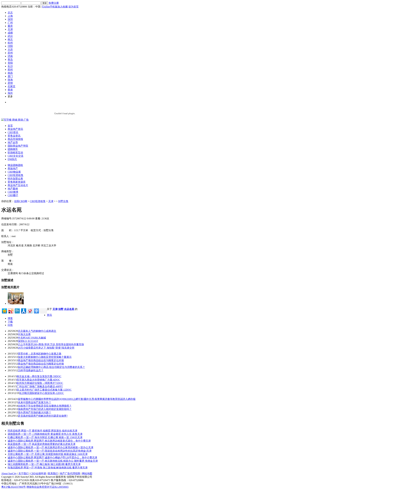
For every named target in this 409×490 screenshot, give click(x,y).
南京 (10, 39)
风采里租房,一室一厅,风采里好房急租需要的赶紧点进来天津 (41, 444)
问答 (10, 325)
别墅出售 (63, 201)
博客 (10, 318)
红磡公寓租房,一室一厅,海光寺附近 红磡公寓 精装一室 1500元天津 (45, 437)
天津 (10, 29)
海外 (10, 93)
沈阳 (10, 46)
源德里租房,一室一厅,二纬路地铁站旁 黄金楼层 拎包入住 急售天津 (45, 434)
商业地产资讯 (15, 129)
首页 (10, 125)
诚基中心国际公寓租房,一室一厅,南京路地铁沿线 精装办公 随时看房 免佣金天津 (53, 460)
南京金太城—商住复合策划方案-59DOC (39, 376)
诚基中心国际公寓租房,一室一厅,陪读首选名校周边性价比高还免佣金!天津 (50, 450)
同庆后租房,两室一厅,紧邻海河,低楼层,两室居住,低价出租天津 (42, 430)
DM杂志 (12, 159)
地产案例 (13, 188)
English (46, 6)
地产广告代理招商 (70, 473)
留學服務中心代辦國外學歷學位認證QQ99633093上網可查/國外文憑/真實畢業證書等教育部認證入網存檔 (76, 399)
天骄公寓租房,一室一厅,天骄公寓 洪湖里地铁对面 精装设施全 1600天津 (48, 454)
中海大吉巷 (24, 334)
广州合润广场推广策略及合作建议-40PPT (40, 386)
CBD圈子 (13, 195)
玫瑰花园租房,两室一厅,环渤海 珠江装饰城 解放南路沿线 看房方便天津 (48, 467)
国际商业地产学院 (18, 145)
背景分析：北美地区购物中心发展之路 (39, 353)
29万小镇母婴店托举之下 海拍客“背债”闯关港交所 (46, 347)
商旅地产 (13, 168)
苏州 (10, 52)
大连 (10, 49)
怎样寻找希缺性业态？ (30, 370)
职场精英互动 (15, 152)
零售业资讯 (14, 135)
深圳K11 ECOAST (28, 341)
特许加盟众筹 (15, 178)
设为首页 (73, 6)
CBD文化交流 (15, 155)
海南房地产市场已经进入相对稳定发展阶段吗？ (45, 409)
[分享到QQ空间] (4, 310)
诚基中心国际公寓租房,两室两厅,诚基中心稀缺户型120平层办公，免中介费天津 (52, 457)
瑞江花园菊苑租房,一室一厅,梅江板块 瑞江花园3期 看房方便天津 (44, 464)
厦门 (10, 76)
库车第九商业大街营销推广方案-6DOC (38, 379)
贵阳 (10, 63)
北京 (10, 12)
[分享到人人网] (23, 310)
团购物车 (13, 149)
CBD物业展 (14, 171)
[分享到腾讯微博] (17, 310)
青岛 (10, 59)
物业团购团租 (15, 165)
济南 (10, 56)
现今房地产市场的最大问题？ (34, 412)
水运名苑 (69, 309)
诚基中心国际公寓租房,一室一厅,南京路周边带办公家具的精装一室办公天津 (50, 447)
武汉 (10, 36)
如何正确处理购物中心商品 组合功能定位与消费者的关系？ (51, 367)
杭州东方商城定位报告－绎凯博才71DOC (40, 383)
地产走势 (13, 142)
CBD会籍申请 (38, 473)
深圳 (10, 19)
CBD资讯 (13, 132)
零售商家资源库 (17, 182)
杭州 (10, 42)
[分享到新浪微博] (11, 310)
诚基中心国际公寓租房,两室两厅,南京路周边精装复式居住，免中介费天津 (49, 440)
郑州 (10, 69)
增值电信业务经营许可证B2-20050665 (47, 487)
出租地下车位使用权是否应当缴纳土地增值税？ (45, 405)
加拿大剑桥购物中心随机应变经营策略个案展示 (45, 357)
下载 (10, 321)
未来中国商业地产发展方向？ (34, 402)
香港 (10, 89)
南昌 (10, 73)
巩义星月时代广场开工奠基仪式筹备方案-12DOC (44, 389)
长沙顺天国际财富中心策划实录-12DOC (41, 393)
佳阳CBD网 (20, 201)
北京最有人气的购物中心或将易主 (37, 331)
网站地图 (87, 473)
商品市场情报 (15, 139)
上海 (10, 16)
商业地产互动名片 (18, 185)
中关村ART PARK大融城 (32, 337)
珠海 (10, 79)
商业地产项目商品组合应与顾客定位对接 (41, 360)
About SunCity (9, 473)
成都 (10, 32)
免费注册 (54, 3)
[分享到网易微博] (30, 310)
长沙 (10, 66)
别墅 (60, 309)
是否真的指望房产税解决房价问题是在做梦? (43, 415)
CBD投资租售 (15, 175)
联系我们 (53, 473)
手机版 (54, 6)
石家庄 (11, 86)
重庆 (10, 26)
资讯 (49, 315)
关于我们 (23, 473)
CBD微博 (13, 192)
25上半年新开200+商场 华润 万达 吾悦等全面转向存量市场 (51, 344)
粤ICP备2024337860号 (13, 487)
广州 (10, 22)
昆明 (10, 83)
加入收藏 (63, 6)
